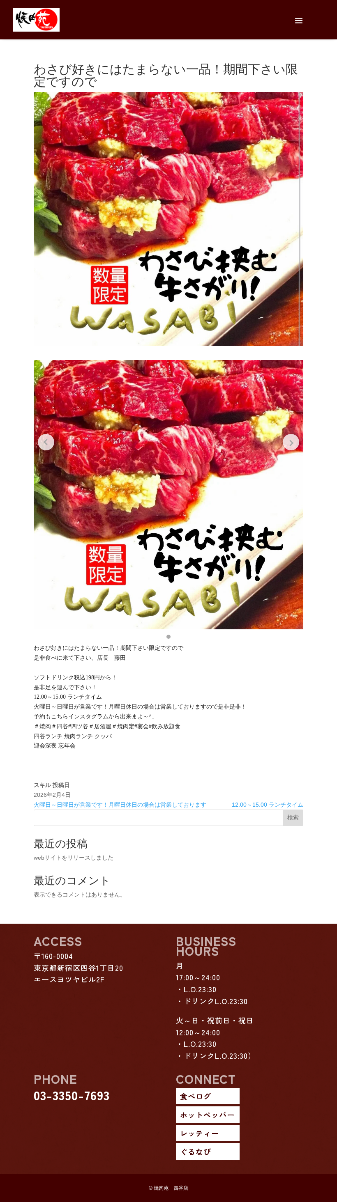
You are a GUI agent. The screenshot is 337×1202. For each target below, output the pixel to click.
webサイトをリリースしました (73, 857)
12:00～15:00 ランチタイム (267, 804)
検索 (293, 817)
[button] (168, 637)
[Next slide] (291, 442)
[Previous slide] (46, 442)
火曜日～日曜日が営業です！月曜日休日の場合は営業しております (120, 804)
